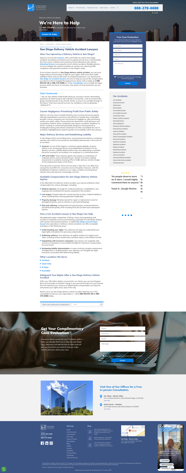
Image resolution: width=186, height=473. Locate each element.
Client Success (104, 7)
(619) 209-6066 (46, 434)
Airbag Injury (117, 105)
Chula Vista (46, 264)
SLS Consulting (105, 470)
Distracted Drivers (118, 121)
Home (41, 44)
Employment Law (92, 7)
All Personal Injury (118, 162)
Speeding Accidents (119, 152)
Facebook (42, 443)
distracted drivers (47, 64)
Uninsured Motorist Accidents (122, 157)
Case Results (71, 434)
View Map (107, 400)
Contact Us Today (49, 34)
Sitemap (70, 426)
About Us (71, 7)
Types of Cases (72, 439)
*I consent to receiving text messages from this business (128, 77)
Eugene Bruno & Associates (36, 7)
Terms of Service (72, 457)
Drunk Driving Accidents (120, 128)
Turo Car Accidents (119, 155)
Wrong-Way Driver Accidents (122, 160)
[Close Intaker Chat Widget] (181, 426)
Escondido (46, 271)
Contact (112, 7)
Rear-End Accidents (119, 139)
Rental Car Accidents (119, 142)
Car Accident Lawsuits (120, 113)
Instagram (51, 443)
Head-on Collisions (118, 131)
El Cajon (45, 267)
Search (117, 7)
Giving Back (71, 441)
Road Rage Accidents (119, 149)
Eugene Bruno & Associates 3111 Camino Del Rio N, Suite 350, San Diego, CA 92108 (133, 430)
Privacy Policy (71, 453)
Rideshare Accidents (119, 144)
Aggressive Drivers (119, 102)
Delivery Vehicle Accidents (121, 118)
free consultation (76, 83)
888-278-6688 (146, 8)
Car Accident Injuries (119, 110)
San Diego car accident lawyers (53, 79)
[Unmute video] (160, 426)
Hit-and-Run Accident (119, 134)
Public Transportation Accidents (122, 136)
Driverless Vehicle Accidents (121, 126)
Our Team (70, 437)
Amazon (60, 58)
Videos (69, 446)
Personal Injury (80, 7)
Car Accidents (50, 44)
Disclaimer (70, 455)
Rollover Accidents (118, 147)
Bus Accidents (117, 108)
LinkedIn (46, 443)
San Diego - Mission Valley (129, 439)
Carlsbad (45, 260)
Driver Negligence (118, 123)
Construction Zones (119, 115)
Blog (89, 426)
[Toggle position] (178, 426)
